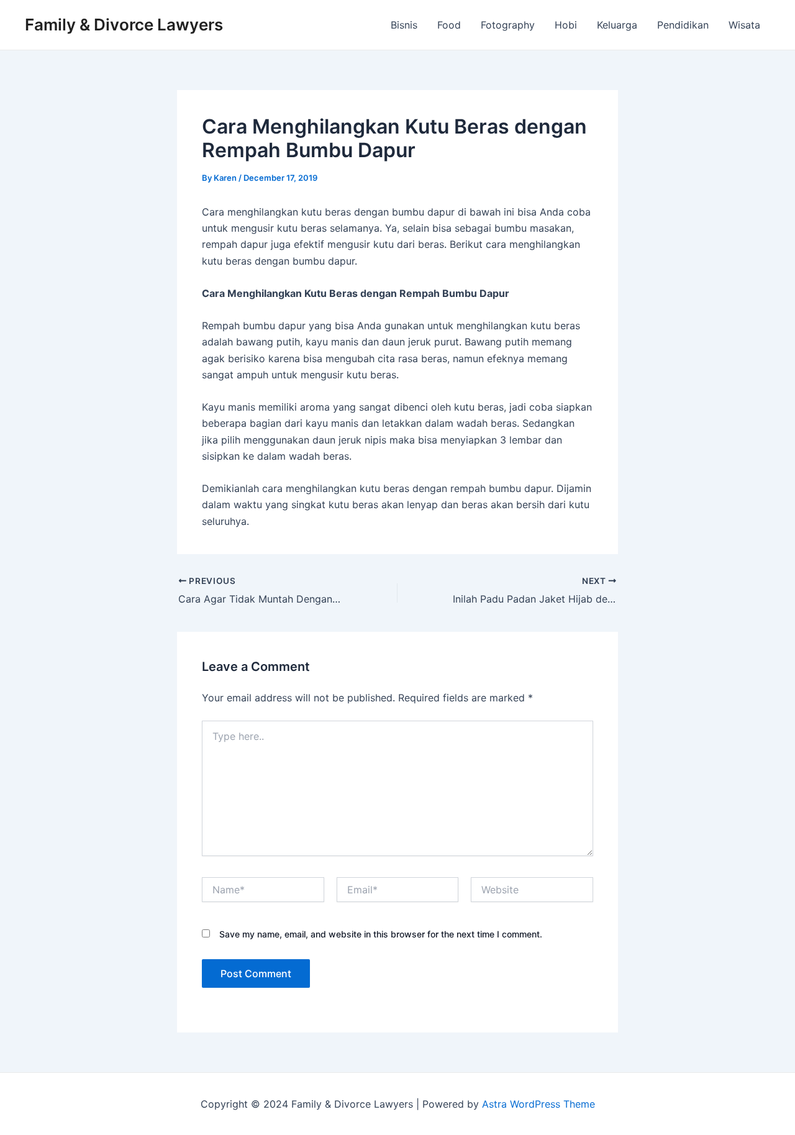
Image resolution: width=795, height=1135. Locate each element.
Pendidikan (683, 25)
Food (449, 25)
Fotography (508, 25)
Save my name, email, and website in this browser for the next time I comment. (380, 934)
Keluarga (617, 25)
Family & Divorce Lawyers (124, 24)
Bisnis (404, 25)
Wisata (744, 25)
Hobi (566, 25)
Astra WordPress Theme (538, 1104)
